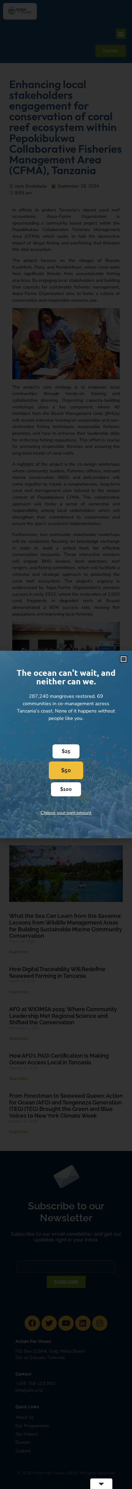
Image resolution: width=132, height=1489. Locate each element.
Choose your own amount (66, 813)
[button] (123, 659)
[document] (66, 744)
